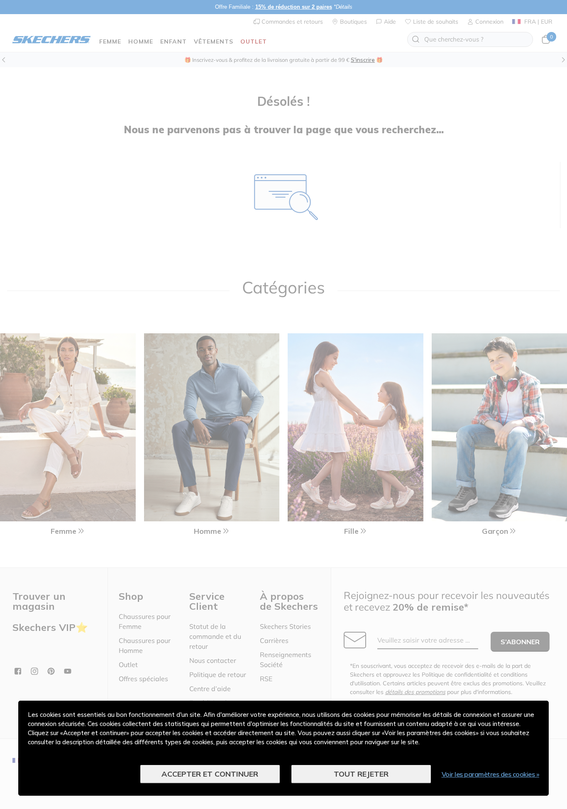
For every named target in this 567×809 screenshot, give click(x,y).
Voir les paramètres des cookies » (491, 774)
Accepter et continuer (209, 774)
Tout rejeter (361, 774)
